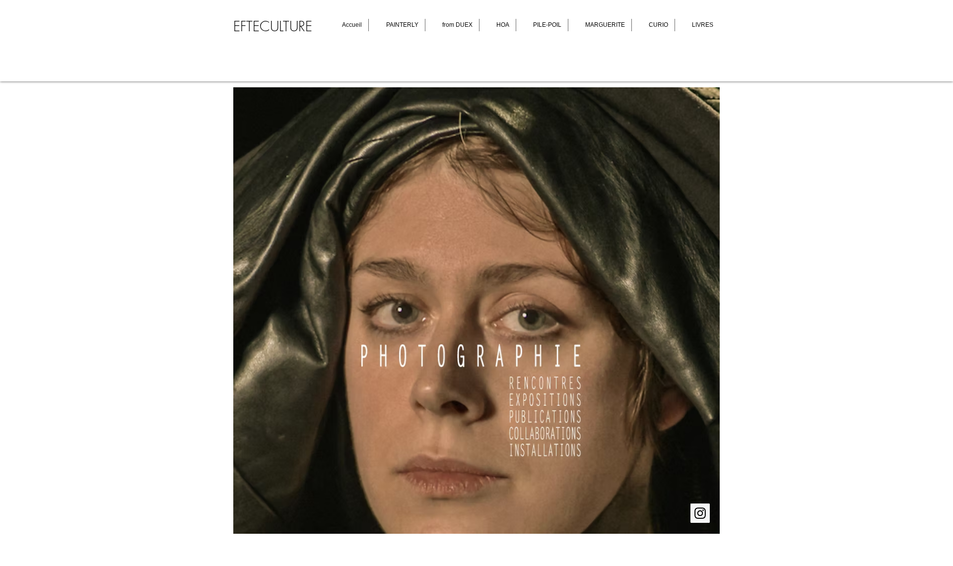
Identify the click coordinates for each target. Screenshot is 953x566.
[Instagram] (700, 513)
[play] (699, 525)
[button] (476, 310)
